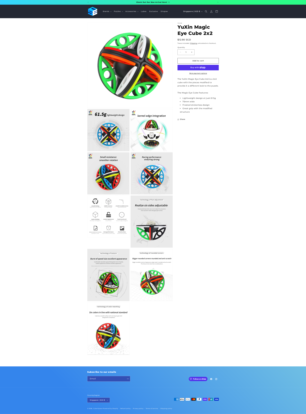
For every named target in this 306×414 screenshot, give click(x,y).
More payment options (198, 73)
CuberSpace (97, 408)
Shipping (193, 43)
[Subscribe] (127, 379)
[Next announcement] (218, 2)
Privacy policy (138, 408)
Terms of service (152, 408)
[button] (107, 11)
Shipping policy (166, 408)
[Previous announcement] (88, 2)
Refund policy (125, 408)
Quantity (181, 47)
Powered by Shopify (110, 408)
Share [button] (182, 119)
